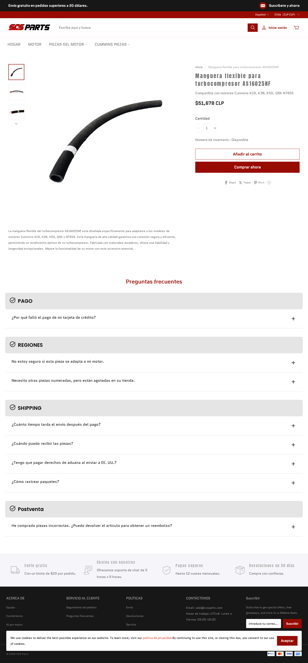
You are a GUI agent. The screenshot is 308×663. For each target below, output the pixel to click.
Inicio (199, 67)
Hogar (14, 44)
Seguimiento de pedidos (81, 607)
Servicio (131, 625)
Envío (129, 607)
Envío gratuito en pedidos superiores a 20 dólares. (48, 5)
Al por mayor (14, 625)
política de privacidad (157, 638)
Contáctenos (14, 616)
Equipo (10, 607)
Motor (34, 44)
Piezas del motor (66, 44)
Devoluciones (135, 616)
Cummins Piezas (111, 44)
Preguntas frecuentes (80, 616)
